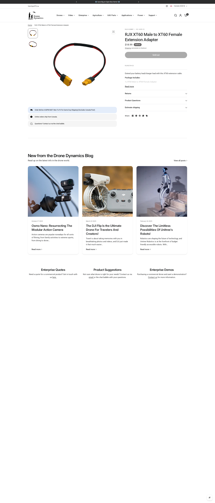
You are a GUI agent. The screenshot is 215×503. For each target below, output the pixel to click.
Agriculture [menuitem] (97, 15)
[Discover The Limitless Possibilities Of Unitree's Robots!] (161, 191)
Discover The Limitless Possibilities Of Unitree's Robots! (156, 230)
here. (54, 277)
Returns (128, 93)
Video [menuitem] (70, 15)
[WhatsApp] (143, 115)
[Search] (175, 15)
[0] (185, 15)
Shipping (128, 48)
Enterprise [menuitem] (83, 15)
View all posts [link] (180, 161)
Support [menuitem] (152, 15)
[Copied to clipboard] (146, 115)
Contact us (152, 277)
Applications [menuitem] (127, 15)
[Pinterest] (139, 115)
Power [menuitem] (140, 15)
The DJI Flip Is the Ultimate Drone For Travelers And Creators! (103, 230)
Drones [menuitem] (60, 15)
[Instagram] (166, 6)
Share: (127, 116)
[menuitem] (34, 6)
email (91, 277)
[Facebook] (132, 115)
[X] (136, 115)
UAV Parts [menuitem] (111, 15)
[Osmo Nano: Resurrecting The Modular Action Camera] (53, 191)
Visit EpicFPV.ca (33, 6)
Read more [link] (36, 249)
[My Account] (180, 15)
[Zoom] (113, 32)
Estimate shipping (132, 107)
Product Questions (132, 100)
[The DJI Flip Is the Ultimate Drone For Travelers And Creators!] (107, 191)
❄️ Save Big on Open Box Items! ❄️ (107, 2)
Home (30, 25)
